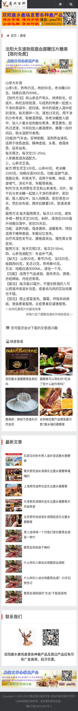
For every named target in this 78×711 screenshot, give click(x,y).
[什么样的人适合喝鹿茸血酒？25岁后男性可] (13, 581)
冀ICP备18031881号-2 (39, 706)
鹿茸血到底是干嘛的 (37, 547)
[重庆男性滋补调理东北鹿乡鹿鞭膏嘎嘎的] (13, 474)
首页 (14, 35)
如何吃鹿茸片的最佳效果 (23, 309)
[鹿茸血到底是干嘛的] (13, 551)
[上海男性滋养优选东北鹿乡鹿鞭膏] (13, 490)
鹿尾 (23, 35)
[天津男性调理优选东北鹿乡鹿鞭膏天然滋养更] (13, 505)
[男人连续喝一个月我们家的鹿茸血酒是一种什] (13, 536)
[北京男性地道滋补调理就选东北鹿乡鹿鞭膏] (13, 520)
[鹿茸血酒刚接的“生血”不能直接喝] (13, 597)
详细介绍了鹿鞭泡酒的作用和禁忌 (49, 314)
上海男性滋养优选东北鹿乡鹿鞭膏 (45, 486)
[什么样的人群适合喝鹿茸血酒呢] (13, 566)
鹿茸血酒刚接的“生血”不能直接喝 (45, 593)
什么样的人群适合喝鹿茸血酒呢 (44, 562)
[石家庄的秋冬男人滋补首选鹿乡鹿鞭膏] (13, 459)
